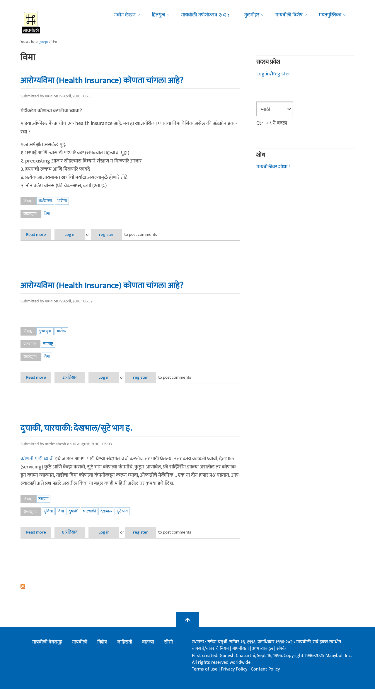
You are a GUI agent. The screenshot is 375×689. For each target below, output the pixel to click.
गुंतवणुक (45, 331)
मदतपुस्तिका (330, 15)
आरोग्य (62, 200)
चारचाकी (89, 511)
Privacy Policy (234, 669)
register (106, 234)
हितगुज (158, 15)
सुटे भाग (122, 511)
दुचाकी (73, 511)
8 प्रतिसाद (70, 532)
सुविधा (48, 511)
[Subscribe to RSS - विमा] (130, 586)
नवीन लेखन (125, 15)
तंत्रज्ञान (43, 498)
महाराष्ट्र (48, 343)
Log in (70, 234)
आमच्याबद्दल (263, 649)
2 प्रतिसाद (70, 377)
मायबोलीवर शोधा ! (273, 166)
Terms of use (204, 669)
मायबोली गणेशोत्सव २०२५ (205, 15)
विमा (47, 213)
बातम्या (148, 642)
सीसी (168, 642)
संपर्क (281, 649)
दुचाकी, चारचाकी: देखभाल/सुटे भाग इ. (76, 428)
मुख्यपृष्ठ (43, 42)
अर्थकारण (45, 200)
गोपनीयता (241, 649)
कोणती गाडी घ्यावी (37, 458)
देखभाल (106, 511)
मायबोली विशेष (289, 15)
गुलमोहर (251, 15)
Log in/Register (273, 74)
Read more (38, 234)
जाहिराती (124, 642)
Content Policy (265, 669)
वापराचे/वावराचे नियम (210, 649)
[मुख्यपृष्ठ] (31, 22)
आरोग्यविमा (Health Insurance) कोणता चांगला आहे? (102, 80)
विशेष (102, 642)
